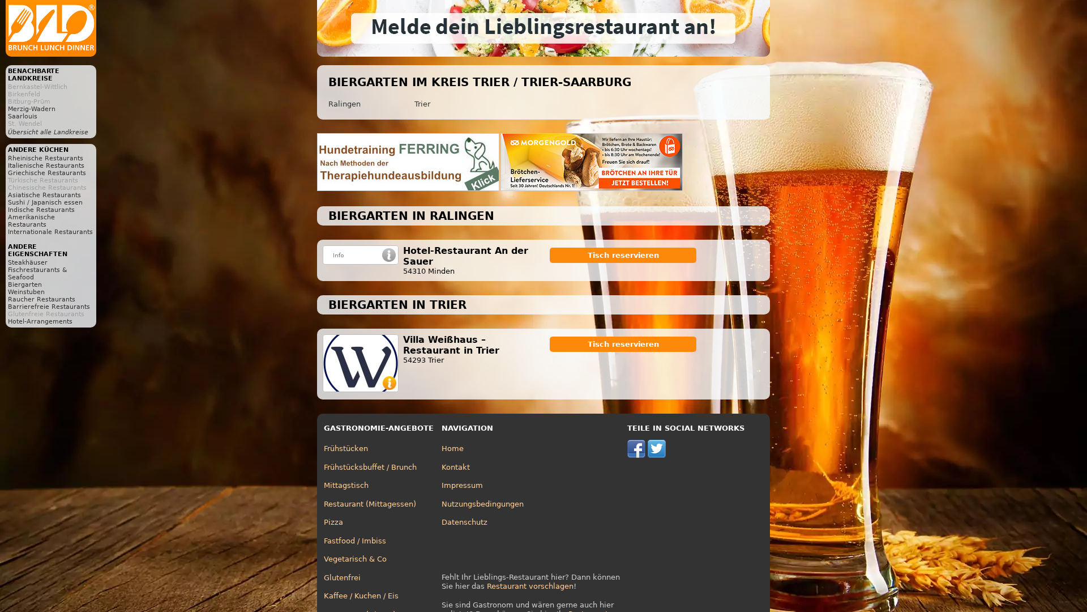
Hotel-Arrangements (40, 321)
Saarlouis (22, 116)
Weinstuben (26, 292)
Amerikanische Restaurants (31, 221)
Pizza (333, 522)
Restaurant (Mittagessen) (370, 504)
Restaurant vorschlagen (530, 586)
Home (453, 448)
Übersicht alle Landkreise (48, 132)
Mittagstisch (346, 485)
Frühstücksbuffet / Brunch (370, 467)
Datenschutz (464, 522)
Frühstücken (346, 448)
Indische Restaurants (41, 210)
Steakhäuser (28, 262)
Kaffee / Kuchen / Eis (361, 596)
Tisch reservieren (623, 255)
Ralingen (344, 104)
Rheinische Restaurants (45, 158)
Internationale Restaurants (50, 232)
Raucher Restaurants (41, 299)
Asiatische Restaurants (44, 195)
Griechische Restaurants (47, 173)
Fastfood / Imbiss (355, 541)
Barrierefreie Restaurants (49, 307)
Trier (422, 104)
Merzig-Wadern (31, 109)
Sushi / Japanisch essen (45, 202)
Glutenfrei (342, 577)
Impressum (462, 485)
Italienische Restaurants (46, 165)
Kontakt (456, 467)
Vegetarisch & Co (355, 559)
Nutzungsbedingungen (483, 504)
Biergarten (25, 284)
